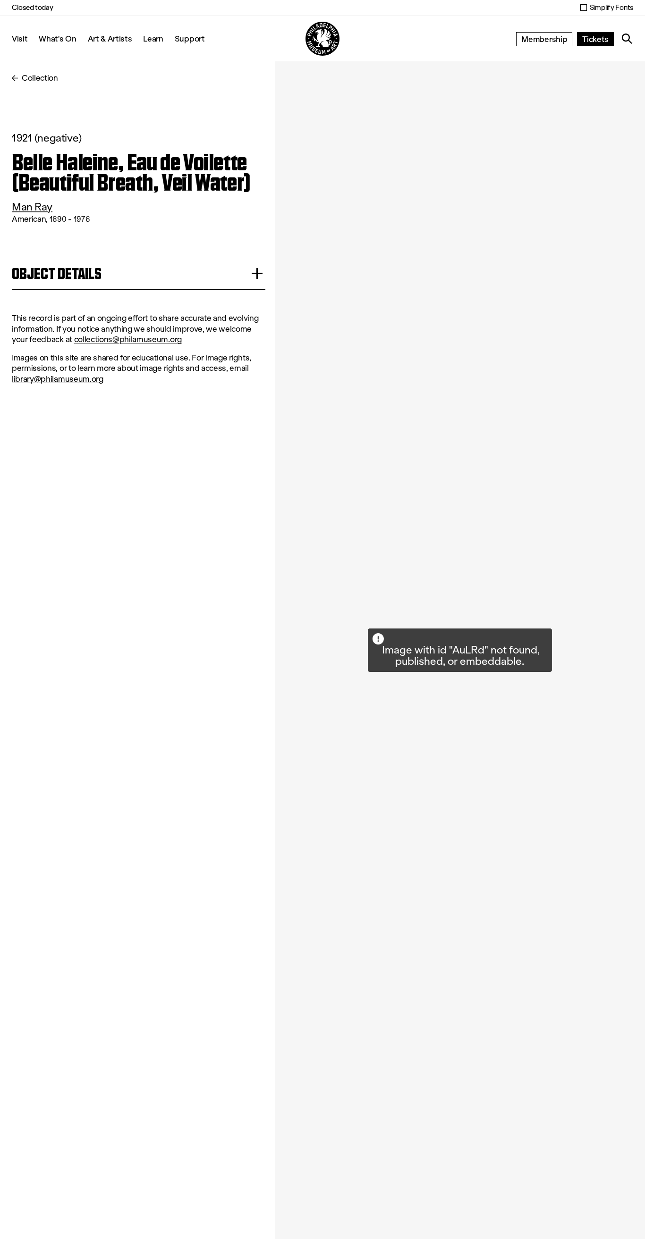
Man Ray (32, 207)
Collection (40, 78)
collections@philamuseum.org (128, 339)
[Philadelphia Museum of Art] (322, 39)
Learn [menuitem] (153, 38)
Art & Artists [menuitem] (110, 38)
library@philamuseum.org (57, 379)
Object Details (57, 273)
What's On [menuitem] (57, 38)
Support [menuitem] (190, 38)
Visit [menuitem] (19, 38)
